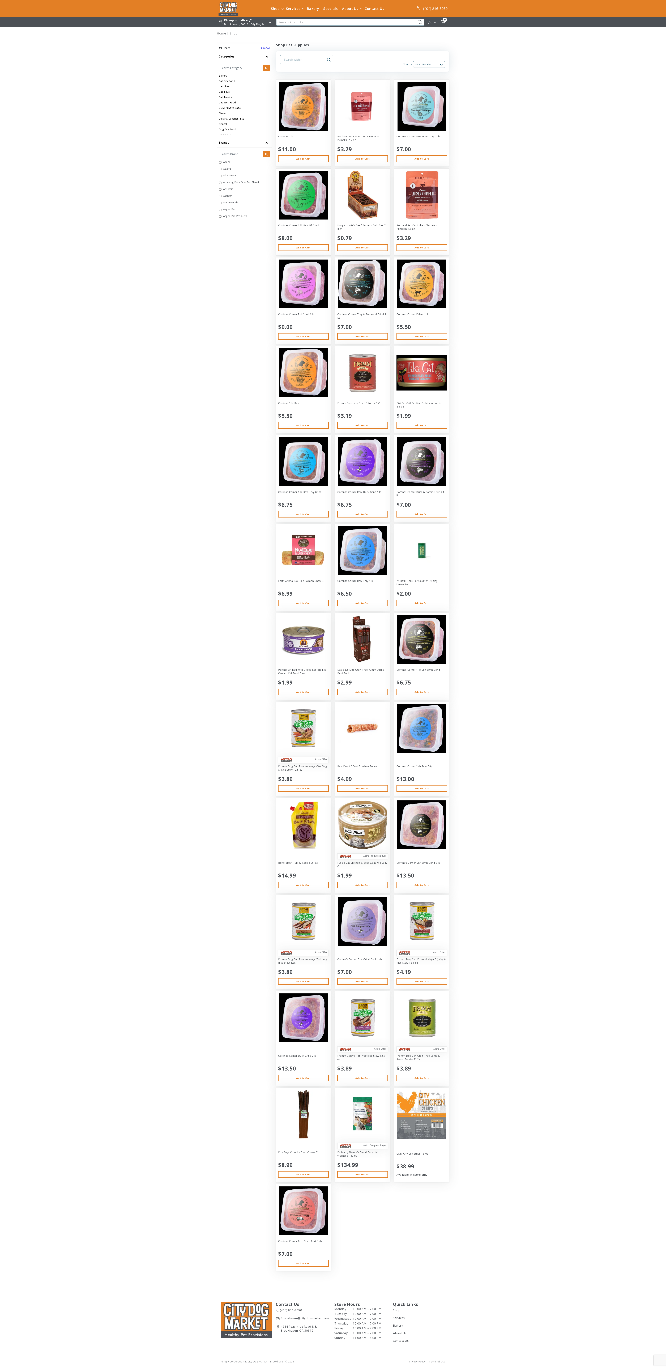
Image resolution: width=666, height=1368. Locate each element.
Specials (330, 8)
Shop (275, 8)
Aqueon (227, 195)
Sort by (407, 64)
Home (221, 33)
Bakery (313, 8)
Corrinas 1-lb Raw (289, 403)
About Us (350, 8)
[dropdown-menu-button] (282, 9)
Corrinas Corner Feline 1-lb (412, 314)
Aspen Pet (229, 209)
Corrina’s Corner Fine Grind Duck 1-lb (359, 959)
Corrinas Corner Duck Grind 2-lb (297, 1055)
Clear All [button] (265, 47)
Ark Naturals (230, 202)
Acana (227, 162)
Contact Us (374, 8)
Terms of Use (437, 1361)
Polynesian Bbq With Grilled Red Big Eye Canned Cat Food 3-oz (302, 671)
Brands (224, 142)
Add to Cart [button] (303, 158)
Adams (227, 168)
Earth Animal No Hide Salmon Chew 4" (301, 580)
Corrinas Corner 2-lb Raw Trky (414, 766)
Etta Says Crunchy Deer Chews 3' (298, 1152)
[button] (432, 22)
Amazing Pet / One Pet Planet (241, 182)
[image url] (228, 8)
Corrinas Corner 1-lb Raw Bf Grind (298, 225)
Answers (228, 189)
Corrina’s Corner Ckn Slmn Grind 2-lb (418, 862)
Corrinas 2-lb (286, 136)
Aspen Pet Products (235, 216)
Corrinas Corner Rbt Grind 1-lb (296, 314)
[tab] (244, 95)
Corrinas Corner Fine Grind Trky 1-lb (418, 136)
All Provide (229, 175)
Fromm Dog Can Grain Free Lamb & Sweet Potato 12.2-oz (418, 1057)
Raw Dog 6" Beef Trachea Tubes (357, 766)
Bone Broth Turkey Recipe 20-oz (298, 862)
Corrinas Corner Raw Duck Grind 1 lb (359, 492)
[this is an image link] (246, 1320)
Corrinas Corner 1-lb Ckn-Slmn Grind (418, 669)
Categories (226, 56)
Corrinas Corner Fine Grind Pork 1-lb (300, 1241)
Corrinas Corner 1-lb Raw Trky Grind (300, 492)
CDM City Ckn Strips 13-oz (412, 1153)
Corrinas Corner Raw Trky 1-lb (355, 580)
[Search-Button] (419, 22)
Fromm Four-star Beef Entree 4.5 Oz (359, 403)
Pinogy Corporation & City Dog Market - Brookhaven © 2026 (257, 1361)
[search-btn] (266, 68)
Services (293, 8)
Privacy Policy (417, 1361)
